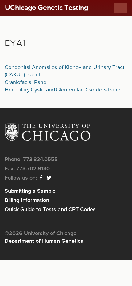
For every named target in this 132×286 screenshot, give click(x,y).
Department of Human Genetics (44, 241)
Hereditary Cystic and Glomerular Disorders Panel (63, 90)
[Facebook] (41, 178)
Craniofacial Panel (26, 82)
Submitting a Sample (30, 191)
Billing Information (27, 200)
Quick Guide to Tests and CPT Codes (50, 209)
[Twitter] (49, 178)
